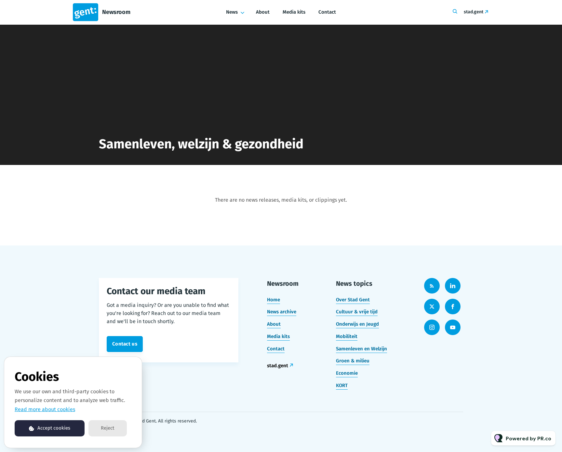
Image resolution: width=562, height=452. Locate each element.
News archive (281, 312)
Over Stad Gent (353, 300)
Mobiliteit (346, 336)
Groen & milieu (352, 361)
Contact (327, 12)
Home (273, 300)
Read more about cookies (45, 409)
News (232, 12)
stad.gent (473, 12)
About (263, 12)
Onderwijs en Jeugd (357, 324)
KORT (342, 385)
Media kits (294, 12)
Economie (347, 373)
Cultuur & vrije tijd (357, 312)
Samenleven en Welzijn (361, 349)
